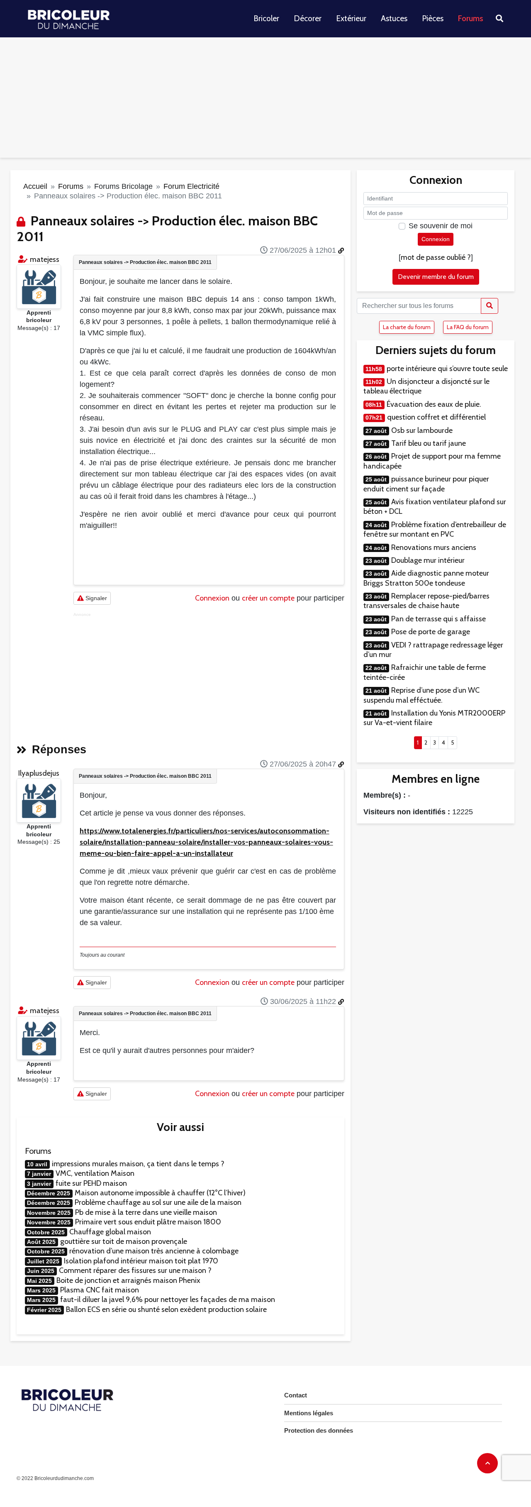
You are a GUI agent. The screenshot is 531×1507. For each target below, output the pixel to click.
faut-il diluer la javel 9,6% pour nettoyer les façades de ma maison (167, 1299)
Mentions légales (308, 1413)
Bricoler (266, 18)
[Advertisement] (265, 100)
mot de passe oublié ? (436, 257)
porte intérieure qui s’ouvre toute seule (447, 368)
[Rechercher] (489, 306)
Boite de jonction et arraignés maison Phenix (128, 1280)
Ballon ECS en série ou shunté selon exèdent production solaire (166, 1309)
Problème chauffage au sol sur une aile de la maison (158, 1202)
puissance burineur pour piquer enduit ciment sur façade (426, 483)
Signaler (95, 598)
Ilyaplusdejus (38, 773)
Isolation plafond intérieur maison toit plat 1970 (141, 1260)
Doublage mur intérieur (428, 560)
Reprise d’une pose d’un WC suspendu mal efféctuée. (421, 695)
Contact (295, 1395)
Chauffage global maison (110, 1231)
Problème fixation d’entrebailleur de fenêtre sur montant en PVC (434, 529)
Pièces (432, 18)
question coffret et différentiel (436, 417)
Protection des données (318, 1430)
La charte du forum (407, 327)
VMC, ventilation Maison (95, 1173)
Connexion (212, 598)
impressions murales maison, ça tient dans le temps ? (138, 1163)
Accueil (35, 186)
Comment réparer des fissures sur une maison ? (135, 1270)
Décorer (308, 18)
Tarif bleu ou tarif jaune (428, 443)
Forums (470, 18)
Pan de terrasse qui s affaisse (438, 618)
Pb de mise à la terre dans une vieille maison (146, 1212)
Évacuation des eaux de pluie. (434, 404)
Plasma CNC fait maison (99, 1290)
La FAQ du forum (468, 327)
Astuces (394, 18)
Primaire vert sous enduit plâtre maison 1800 (148, 1221)
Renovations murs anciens (433, 547)
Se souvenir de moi (441, 226)
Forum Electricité (191, 186)
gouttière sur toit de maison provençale (123, 1241)
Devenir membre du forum (436, 277)
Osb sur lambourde (422, 430)
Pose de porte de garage (430, 631)
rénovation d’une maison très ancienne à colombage (154, 1250)
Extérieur (351, 18)
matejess (44, 259)
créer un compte (268, 598)
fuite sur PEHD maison (91, 1183)
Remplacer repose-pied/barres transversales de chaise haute (426, 600)
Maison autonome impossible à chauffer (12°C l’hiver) (160, 1192)
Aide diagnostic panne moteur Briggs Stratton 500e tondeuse (426, 578)
